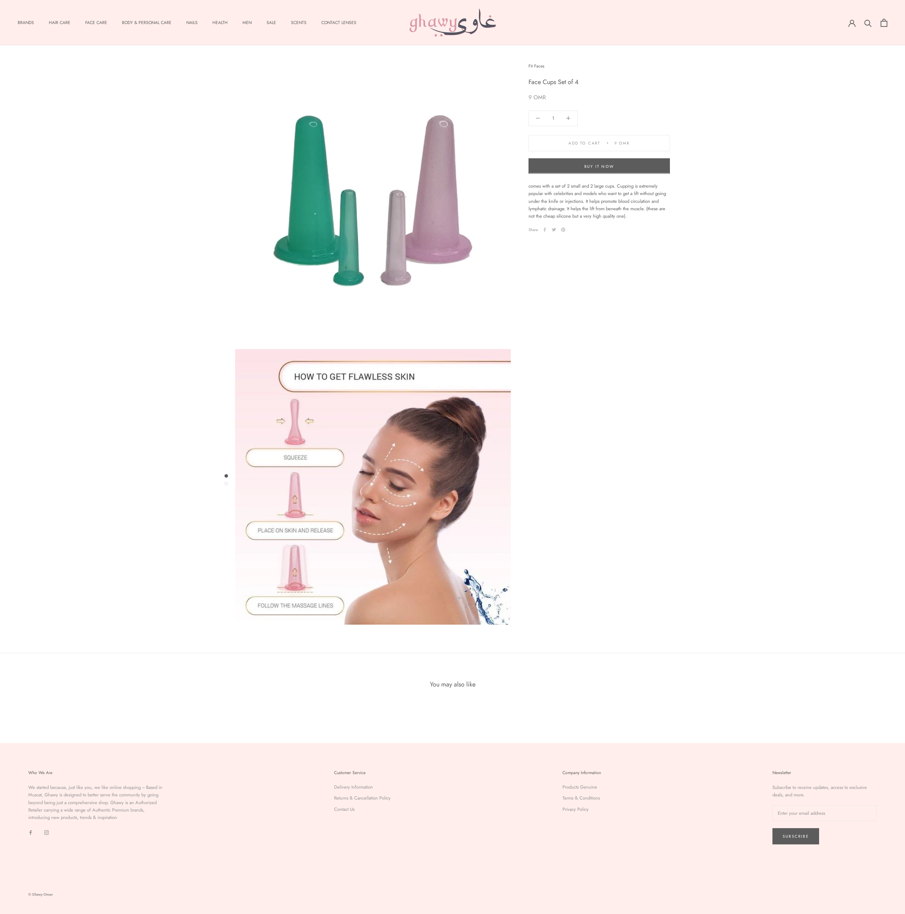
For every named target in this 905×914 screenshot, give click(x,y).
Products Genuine (579, 787)
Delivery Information (353, 787)
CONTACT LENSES (338, 22)
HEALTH (220, 22)
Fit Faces (536, 66)
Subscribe (796, 836)
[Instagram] (46, 832)
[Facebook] (545, 230)
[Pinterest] (563, 230)
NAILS (192, 22)
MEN (247, 22)
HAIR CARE (59, 22)
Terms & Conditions (581, 798)
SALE (271, 22)
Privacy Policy (575, 809)
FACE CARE (96, 22)
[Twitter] (554, 230)
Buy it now (599, 166)
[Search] (868, 22)
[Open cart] (884, 23)
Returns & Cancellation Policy (362, 798)
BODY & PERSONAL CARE (146, 22)
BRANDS (26, 22)
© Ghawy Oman (40, 894)
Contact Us (344, 809)
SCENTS (298, 22)
